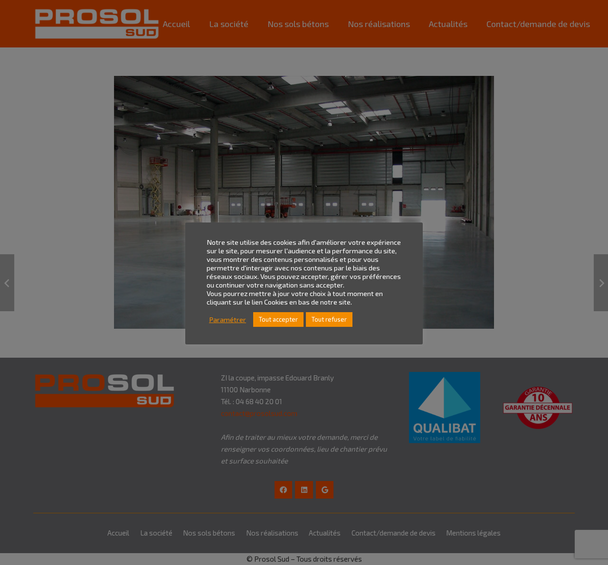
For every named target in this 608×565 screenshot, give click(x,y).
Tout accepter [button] (278, 319)
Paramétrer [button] (227, 319)
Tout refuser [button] (329, 319)
